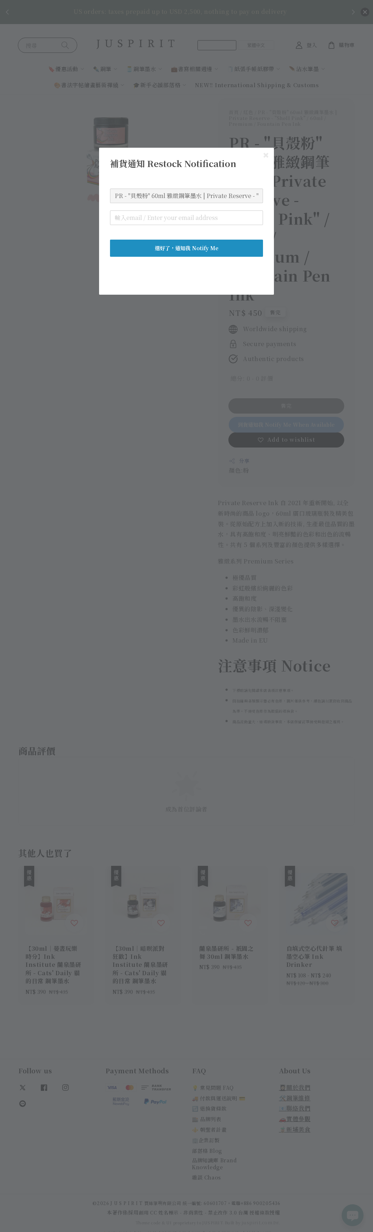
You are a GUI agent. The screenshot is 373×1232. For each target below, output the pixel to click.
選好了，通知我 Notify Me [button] (187, 248)
